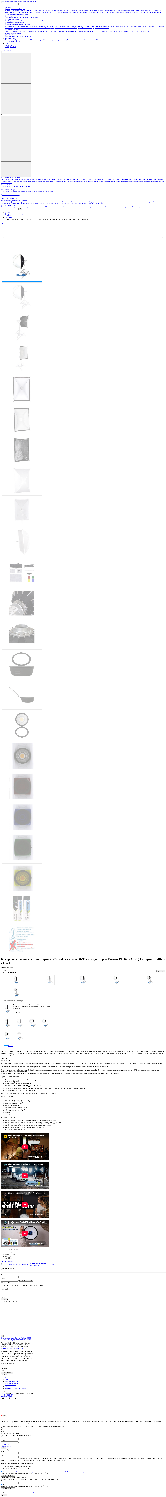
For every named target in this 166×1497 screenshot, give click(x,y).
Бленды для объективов (97, 28)
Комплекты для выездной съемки (16, 31)
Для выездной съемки (12, 29)
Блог (6, 1386)
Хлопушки (101, 12)
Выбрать (5, 1046)
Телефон (3, 1278)
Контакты (8, 1379)
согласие (47, 1492)
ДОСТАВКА (9, 35)
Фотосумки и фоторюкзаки (83, 31)
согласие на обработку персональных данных (22, 1472)
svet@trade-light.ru (6, 1397)
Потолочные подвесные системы (132, 12)
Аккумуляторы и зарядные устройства (105, 26)
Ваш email (4, 1481)
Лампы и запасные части (20, 14)
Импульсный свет (22, 10)
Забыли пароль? (6, 1446)
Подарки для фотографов (13, 33)
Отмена (10, 1046)
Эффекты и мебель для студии (117, 10)
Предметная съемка (14, 21)
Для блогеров (9, 16)
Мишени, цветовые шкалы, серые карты (131, 26)
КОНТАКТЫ (9, 45)
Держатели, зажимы (61, 12)
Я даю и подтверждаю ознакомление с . (46, 1472)
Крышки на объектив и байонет (38, 28)
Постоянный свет (10, 10)
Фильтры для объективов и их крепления (79, 26)
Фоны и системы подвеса (36, 10)
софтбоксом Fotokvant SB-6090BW (12, 1348)
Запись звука (33, 17)
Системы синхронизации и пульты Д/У (146, 181)
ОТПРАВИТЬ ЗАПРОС (25, 1280)
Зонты (138, 31)
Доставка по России (24, 36)
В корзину (161, 971)
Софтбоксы (138, 10)
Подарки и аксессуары (49, 21)
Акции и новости (10, 1385)
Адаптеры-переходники (113, 12)
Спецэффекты (144, 31)
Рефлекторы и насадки (149, 10)
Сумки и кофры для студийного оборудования (83, 12)
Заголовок (4, 1289)
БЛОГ (7, 43)
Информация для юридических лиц (55, 40)
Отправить (5, 1299)
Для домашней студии (12, 19)
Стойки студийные (84, 10)
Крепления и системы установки (18, 17)
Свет (6, 17)
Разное (107, 28)
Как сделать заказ (90, 40)
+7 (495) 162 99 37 (10, 47)
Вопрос (3, 1297)
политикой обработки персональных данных (73, 1472)
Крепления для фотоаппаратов (55, 26)
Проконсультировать (7, 1261)
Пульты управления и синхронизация (61, 28)
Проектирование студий (23, 40)
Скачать (51, 1264)
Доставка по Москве (11, 36)
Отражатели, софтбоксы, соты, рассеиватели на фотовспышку (25, 26)
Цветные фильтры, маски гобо (44, 12)
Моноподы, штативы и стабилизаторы (61, 31)
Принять (4, 1495)
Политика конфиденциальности (15, 1388)
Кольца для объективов (81, 28)
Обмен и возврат (101, 40)
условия (36, 1492)
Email (2, 1437)
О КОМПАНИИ (10, 38)
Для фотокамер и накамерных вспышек (18, 24)
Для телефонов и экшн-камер (14, 23)
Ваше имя (4, 1275)
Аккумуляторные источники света (38, 31)
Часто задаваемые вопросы (75, 40)
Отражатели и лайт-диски (99, 10)
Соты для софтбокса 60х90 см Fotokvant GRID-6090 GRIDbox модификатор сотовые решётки (16, 1339)
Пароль (3, 1440)
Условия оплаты (10, 40)
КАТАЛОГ (8, 7)
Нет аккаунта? (5, 1444)
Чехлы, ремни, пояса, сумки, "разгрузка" (122, 31)
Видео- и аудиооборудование (24, 12)
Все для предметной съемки (54, 10)
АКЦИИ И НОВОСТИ (12, 41)
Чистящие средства (150, 26)
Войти (3, 1448)
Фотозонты (131, 10)
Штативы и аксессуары (70, 10)
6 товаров (4, 974)
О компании (9, 1378)
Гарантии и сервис (37, 40)
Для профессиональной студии (15, 9)
